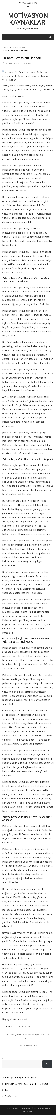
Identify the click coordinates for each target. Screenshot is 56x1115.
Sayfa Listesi (11, 1096)
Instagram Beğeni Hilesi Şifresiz (21, 1077)
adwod (29, 63)
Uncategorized (23, 1026)
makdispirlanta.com (13, 95)
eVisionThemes (28, 1111)
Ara (4, 1058)
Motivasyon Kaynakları (28, 19)
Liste (7, 1089)
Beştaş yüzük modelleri (14, 1019)
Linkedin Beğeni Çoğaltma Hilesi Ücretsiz (26, 1083)
